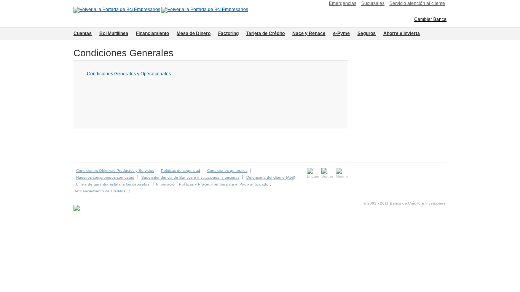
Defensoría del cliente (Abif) (270, 177)
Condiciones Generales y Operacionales (129, 73)
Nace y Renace (308, 33)
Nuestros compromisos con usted (105, 177)
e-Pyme (341, 33)
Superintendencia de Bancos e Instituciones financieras (190, 177)
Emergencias (342, 3)
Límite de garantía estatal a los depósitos (113, 184)
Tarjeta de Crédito (265, 33)
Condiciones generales (227, 170)
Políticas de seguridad (180, 170)
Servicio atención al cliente (417, 3)
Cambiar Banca (430, 19)
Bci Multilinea (113, 33)
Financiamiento (152, 33)
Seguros (366, 33)
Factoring (228, 33)
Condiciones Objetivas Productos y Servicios (115, 170)
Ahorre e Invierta (401, 33)
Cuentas (82, 33)
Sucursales (372, 3)
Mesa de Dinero (194, 33)
